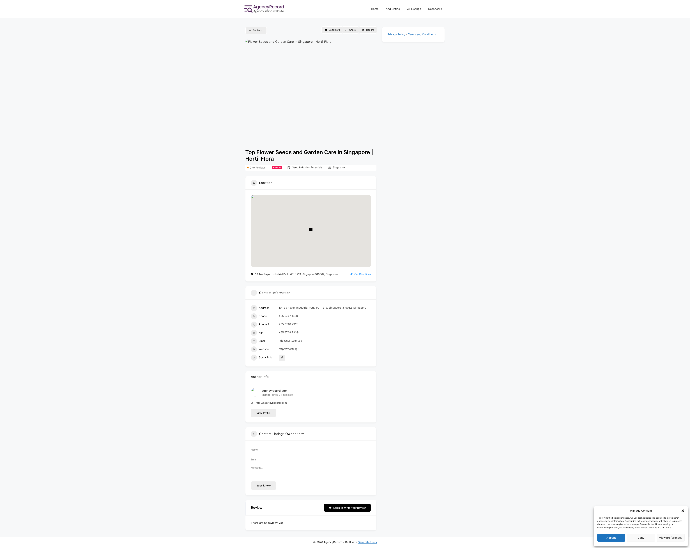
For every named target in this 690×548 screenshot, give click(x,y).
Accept (611, 537)
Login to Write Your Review (349, 507)
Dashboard (435, 9)
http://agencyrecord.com (271, 402)
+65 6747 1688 (288, 316)
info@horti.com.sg (290, 340)
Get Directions (362, 274)
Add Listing (393, 9)
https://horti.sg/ (288, 349)
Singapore (339, 167)
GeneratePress (367, 542)
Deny (641, 537)
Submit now (263, 485)
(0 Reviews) (259, 167)
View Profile (263, 412)
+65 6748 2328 (288, 324)
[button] (683, 510)
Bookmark (334, 29)
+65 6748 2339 (288, 332)
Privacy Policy (396, 34)
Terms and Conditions (422, 34)
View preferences (670, 537)
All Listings (414, 9)
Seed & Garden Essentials (307, 167)
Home (375, 9)
